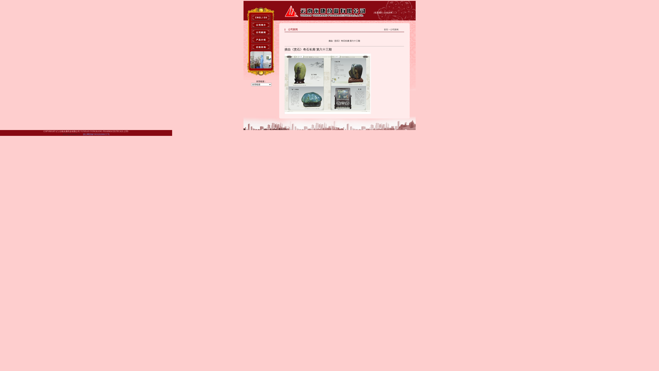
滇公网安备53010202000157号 (96, 134)
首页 (386, 29)
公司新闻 (394, 29)
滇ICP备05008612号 (71, 134)
